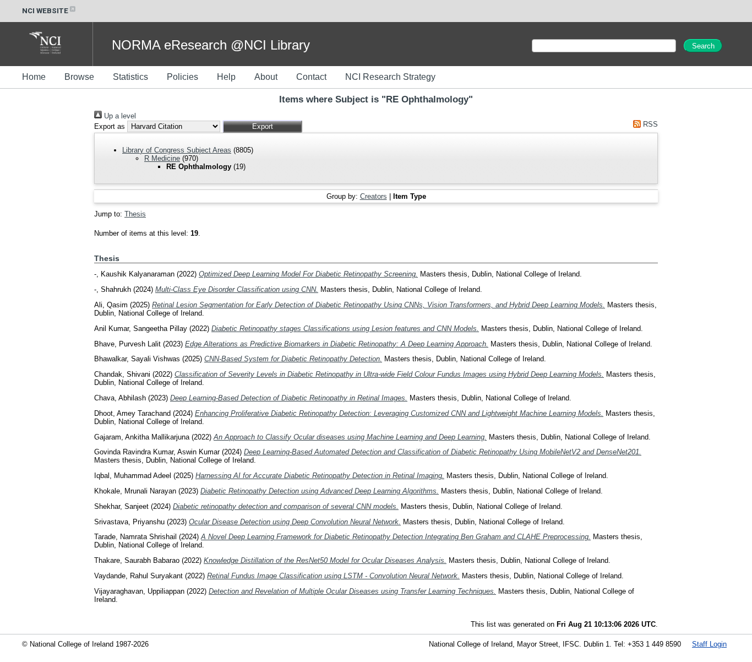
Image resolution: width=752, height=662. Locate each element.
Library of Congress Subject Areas (176, 150)
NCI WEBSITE (45, 11)
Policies (182, 77)
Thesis (135, 214)
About (265, 77)
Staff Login (709, 644)
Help (226, 77)
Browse (79, 77)
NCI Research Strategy (390, 77)
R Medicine (162, 158)
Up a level (119, 116)
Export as (109, 126)
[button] (262, 126)
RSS (649, 124)
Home (34, 77)
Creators (373, 196)
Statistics (130, 77)
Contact (311, 77)
